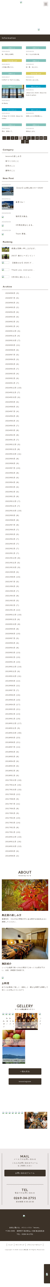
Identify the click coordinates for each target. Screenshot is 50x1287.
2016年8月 (10, 856)
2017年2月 (10, 827)
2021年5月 (10, 591)
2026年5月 (10, 307)
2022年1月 (10, 553)
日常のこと (10, 166)
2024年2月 (10, 435)
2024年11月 (11, 392)
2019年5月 (10, 700)
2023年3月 (10, 487)
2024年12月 (11, 388)
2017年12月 (11, 780)
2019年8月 (10, 686)
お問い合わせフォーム (25, 1173)
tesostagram (25, 1081)
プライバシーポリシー (34, 1245)
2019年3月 (10, 709)
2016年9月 (10, 851)
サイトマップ (20, 1245)
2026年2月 (10, 322)
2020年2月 (10, 657)
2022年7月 (10, 525)
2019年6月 (10, 695)
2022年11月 (11, 506)
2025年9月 (10, 345)
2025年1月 (10, 383)
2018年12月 (11, 723)
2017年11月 (11, 785)
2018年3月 (10, 766)
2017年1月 (10, 832)
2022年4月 (10, 539)
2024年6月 (10, 416)
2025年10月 (11, 340)
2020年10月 (11, 624)
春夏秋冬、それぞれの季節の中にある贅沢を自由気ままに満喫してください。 (24, 918)
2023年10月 (11, 454)
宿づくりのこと (12, 161)
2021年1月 (10, 610)
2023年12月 (11, 444)
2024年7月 (10, 411)
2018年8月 (10, 742)
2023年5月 (10, 478)
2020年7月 (10, 638)
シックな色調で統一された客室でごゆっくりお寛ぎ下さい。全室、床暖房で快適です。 (23, 966)
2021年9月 (10, 572)
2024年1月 (10, 440)
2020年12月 (11, 615)
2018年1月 (10, 775)
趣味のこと (10, 170)
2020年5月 (10, 643)
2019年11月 (11, 671)
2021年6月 (10, 586)
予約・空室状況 (47, 1272)
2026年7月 (10, 298)
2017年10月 (11, 790)
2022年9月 (10, 515)
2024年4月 (10, 426)
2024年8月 (10, 407)
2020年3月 (10, 653)
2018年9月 (10, 738)
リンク (10, 1245)
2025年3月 (10, 374)
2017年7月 (10, 804)
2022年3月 (10, 544)
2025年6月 (10, 359)
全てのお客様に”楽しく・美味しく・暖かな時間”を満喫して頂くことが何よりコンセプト (25, 986)
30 (45, 138)
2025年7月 (10, 355)
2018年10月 (11, 733)
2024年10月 (11, 397)
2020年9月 (10, 629)
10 (37, 138)
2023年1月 (10, 496)
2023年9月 (10, 459)
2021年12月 (11, 558)
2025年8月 (10, 350)
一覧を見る (25, 1071)
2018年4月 (10, 761)
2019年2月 (10, 714)
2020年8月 (10, 634)
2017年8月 (10, 799)
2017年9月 (10, 794)
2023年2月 (10, 492)
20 (41, 138)
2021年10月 (11, 567)
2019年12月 (11, 667)
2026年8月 (10, 293)
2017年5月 (10, 813)
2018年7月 (10, 747)
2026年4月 (10, 312)
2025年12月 (11, 331)
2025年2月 (10, 378)
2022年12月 (11, 501)
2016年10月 (11, 846)
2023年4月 (10, 482)
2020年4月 (10, 648)
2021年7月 (10, 582)
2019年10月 (11, 676)
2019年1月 (10, 719)
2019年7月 (10, 690)
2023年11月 (11, 449)
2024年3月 (10, 430)
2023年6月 (10, 473)
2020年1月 (10, 662)
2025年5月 (10, 364)
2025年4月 (10, 369)
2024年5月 (10, 421)
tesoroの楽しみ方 (13, 156)
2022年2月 (10, 549)
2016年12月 (11, 837)
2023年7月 (10, 468)
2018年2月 (10, 771)
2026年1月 (10, 326)
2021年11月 (11, 563)
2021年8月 (10, 577)
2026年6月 (10, 303)
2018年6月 (10, 752)
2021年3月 (10, 601)
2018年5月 (10, 757)
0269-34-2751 (25, 1198)
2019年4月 (10, 705)
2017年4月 (10, 818)
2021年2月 (10, 605)
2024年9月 (10, 402)
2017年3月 (10, 823)
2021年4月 (10, 596)
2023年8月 (10, 463)
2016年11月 (11, 842)
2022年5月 (10, 534)
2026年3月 (10, 317)
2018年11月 (11, 728)
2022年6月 (10, 530)
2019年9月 (10, 681)
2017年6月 (10, 809)
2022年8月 (10, 520)
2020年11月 (11, 619)
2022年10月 (11, 511)
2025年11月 (11, 336)
